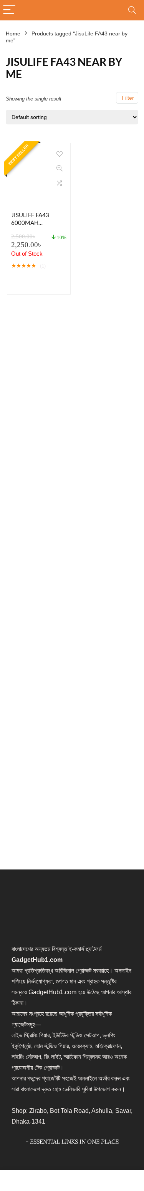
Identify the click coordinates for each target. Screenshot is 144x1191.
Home (13, 33)
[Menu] (9, 10)
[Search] (132, 10)
